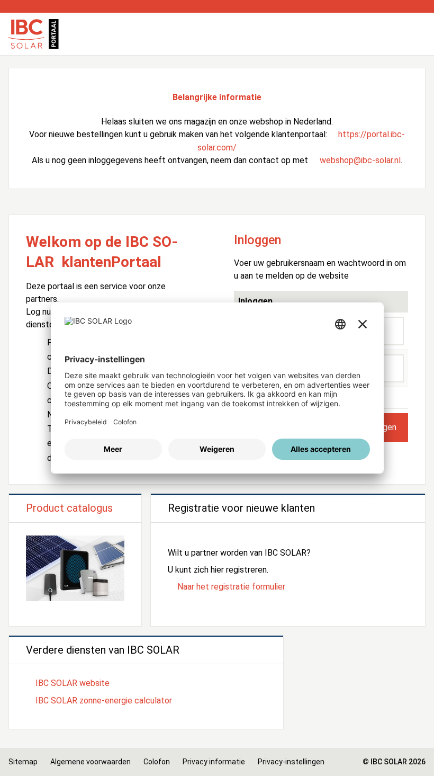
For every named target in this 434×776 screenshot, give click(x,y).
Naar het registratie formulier (231, 587)
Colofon (156, 761)
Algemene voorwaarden (90, 761)
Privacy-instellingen (291, 761)
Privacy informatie (214, 761)
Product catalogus (69, 508)
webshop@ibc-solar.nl (360, 160)
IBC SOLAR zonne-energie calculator (103, 700)
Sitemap (23, 761)
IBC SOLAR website (72, 683)
